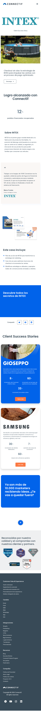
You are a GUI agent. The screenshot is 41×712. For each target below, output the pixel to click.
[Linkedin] (21, 701)
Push (4, 605)
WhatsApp (6, 612)
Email (4, 603)
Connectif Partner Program (10, 658)
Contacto (5, 681)
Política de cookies (8, 676)
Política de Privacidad (9, 672)
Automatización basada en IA (11, 589)
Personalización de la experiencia (12, 591)
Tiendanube (6, 642)
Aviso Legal (6, 674)
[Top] (20, 522)
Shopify (5, 626)
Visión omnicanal (7, 584)
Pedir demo (6, 663)
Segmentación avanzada (10, 587)
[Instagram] (16, 701)
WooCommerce (7, 635)
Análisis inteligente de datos (11, 594)
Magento (5, 630)
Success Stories (7, 656)
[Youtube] (10, 701)
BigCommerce (7, 637)
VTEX (4, 633)
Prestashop (6, 628)
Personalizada (7, 644)
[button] (19, 322)
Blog (4, 653)
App (4, 614)
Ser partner (6, 660)
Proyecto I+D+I (7, 679)
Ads (4, 617)
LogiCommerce (7, 640)
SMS (4, 607)
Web (4, 610)
